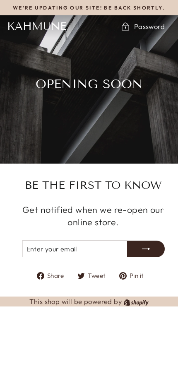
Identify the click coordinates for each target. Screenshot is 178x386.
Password (149, 26)
